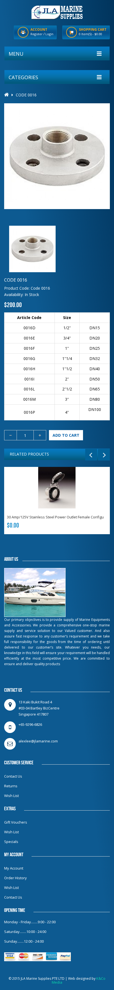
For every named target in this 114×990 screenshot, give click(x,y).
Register (36, 34)
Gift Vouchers (15, 822)
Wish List (11, 795)
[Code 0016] (32, 249)
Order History (15, 877)
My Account (13, 868)
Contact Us (13, 776)
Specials (11, 841)
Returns (10, 785)
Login (49, 34)
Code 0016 (26, 94)
